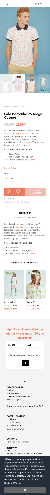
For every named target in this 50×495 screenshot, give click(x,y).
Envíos (10, 390)
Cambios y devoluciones (18, 397)
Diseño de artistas (15, 429)
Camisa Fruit (31, 302)
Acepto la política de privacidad (25, 355)
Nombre (11, 345)
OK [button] (25, 490)
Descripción (25, 213)
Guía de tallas (10, 168)
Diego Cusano (21, 133)
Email (28, 345)
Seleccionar (10, 309)
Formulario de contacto (18, 442)
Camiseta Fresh (10, 302)
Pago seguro (13, 394)
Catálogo (16, 107)
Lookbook (11, 419)
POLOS (25, 107)
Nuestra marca (14, 426)
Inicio (6, 107)
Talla (7, 174)
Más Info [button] (17, 483)
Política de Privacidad (29, 466)
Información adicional (25, 217)
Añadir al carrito (36, 192)
